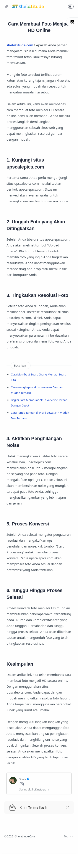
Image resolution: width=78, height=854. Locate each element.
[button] (71, 7)
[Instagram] (44, 785)
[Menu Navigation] (6, 6)
